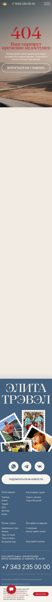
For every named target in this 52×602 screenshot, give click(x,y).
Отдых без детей (33, 500)
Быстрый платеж (35, 541)
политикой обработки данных (14, 595)
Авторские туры (9, 541)
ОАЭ (3, 507)
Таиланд (5, 497)
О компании (31, 528)
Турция (5, 504)
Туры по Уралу (8, 538)
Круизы (5, 531)
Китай (4, 514)
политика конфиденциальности (15, 584)
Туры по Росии (8, 535)
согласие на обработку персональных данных (22, 579)
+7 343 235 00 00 (26, 567)
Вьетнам (5, 511)
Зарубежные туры (10, 528)
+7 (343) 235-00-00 (23, 3)
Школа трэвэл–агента (35, 531)
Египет (5, 500)
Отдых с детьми (33, 497)
